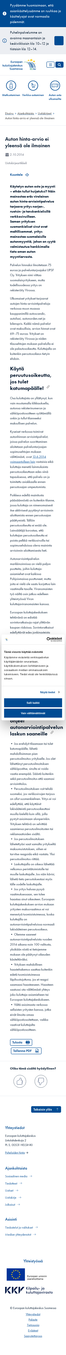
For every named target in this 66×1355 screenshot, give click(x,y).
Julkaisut (10, 1205)
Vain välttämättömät (33, 713)
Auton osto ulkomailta (55, 97)
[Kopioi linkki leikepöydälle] (48, 387)
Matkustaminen (11, 95)
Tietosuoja (33, 1325)
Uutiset (9, 1190)
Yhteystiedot (33, 1314)
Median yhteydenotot (18, 1234)
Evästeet (33, 1330)
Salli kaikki (33, 702)
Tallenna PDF (22, 1051)
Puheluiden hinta (15, 1153)
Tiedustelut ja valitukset (19, 1227)
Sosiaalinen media (16, 1176)
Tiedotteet (11, 1183)
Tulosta (17, 1042)
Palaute (33, 1320)
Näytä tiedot (47, 692)
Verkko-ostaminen (33, 95)
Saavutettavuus (33, 1336)
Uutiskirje (11, 1197)
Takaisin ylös (42, 1109)
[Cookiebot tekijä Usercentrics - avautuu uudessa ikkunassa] (47, 639)
